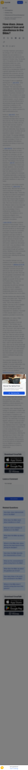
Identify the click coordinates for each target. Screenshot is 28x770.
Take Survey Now (14, 393)
